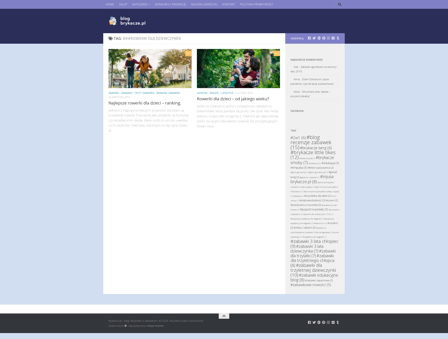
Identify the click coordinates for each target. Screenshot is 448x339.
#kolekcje (298, 196)
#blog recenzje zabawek (310, 142)
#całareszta (315, 163)
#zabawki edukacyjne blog (314, 277)
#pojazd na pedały (314, 209)
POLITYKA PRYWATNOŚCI (256, 4)
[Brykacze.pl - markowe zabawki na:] (309, 38)
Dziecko (202, 93)
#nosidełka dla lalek (317, 195)
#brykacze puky (307, 158)
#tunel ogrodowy (324, 232)
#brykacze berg (316, 147)
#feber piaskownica (321, 167)
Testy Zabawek (144, 93)
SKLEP (123, 4)
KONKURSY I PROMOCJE (170, 4)
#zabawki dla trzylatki (313, 253)
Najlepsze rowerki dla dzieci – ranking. (144, 103)
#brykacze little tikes (312, 154)
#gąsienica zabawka (309, 177)
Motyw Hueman (156, 325)
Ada (296, 66)
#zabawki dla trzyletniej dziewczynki (313, 270)
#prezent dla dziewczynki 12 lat (318, 214)
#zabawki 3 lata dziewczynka (307, 248)
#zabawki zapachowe (319, 280)
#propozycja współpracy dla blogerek (306, 219)
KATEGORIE (139, 4)
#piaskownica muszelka (305, 205)
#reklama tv (320, 223)
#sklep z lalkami (304, 227)
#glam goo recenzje (318, 172)
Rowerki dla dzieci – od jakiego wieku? (233, 99)
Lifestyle (227, 93)
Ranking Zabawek (168, 93)
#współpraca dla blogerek (314, 237)
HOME (110, 4)
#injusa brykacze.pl (312, 179)
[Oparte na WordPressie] (125, 326)
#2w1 (298, 137)
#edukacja (330, 163)
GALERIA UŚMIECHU (204, 4)
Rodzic (214, 93)
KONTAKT (228, 4)
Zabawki (126, 93)
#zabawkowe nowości (310, 284)
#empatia (298, 167)
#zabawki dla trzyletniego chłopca (312, 260)
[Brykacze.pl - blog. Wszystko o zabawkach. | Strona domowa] (135, 21)
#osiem (332, 200)
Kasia (297, 91)
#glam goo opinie (299, 172)
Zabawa (113, 93)
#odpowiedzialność (312, 200)
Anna (297, 79)
